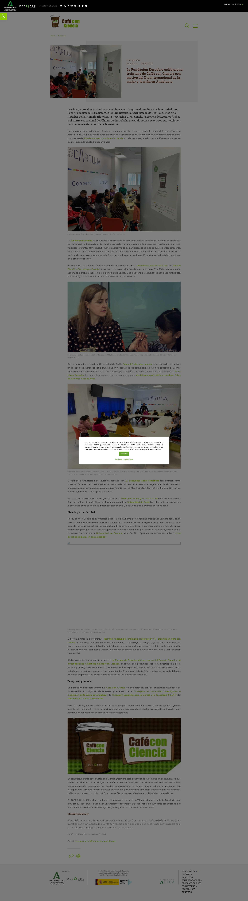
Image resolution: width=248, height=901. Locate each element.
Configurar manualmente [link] (124, 459)
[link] (3, 16)
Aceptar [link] (124, 454)
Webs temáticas (233, 4)
